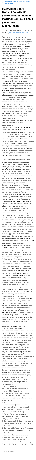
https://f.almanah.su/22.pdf (18, 33)
